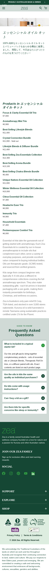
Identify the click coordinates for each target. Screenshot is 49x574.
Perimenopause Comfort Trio (18, 230)
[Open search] (41, 8)
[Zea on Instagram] (11, 473)
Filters (12, 69)
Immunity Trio (10, 213)
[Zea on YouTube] (25, 473)
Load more (24, 91)
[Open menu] (3, 8)
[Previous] (4, 2)
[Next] (45, 2)
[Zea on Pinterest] (18, 473)
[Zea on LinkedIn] (33, 474)
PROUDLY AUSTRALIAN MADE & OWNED (24, 2)
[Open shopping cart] (45, 8)
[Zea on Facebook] (3, 473)
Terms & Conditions (33, 535)
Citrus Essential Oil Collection (18, 197)
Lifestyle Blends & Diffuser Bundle (20, 146)
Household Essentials (14, 222)
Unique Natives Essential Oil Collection (23, 180)
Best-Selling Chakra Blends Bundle (21, 171)
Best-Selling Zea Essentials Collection (22, 155)
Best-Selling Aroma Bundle (17, 163)
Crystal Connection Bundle (17, 138)
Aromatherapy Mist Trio (15, 121)
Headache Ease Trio (13, 205)
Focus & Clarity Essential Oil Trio (19, 113)
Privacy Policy (13, 535)
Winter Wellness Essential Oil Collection (23, 188)
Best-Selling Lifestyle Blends (17, 129)
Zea (18, 540)
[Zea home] (24, 8)
